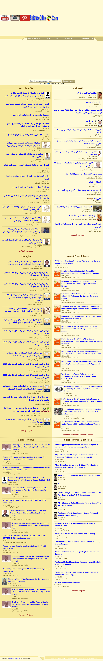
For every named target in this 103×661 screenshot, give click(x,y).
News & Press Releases (78, 256)
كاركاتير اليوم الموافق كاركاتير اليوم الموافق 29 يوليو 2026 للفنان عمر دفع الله (26, 332)
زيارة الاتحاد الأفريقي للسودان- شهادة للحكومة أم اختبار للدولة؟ (27, 177)
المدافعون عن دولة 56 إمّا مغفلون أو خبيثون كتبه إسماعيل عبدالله (25, 155)
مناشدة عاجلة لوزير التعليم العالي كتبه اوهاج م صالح (28, 135)
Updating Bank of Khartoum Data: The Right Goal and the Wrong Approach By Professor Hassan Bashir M (31, 447)
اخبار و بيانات (26, 256)
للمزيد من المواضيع (78, 235)
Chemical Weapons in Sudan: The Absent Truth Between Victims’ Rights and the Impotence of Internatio (28, 513)
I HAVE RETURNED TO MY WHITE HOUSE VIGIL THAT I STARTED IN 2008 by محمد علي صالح (24, 537)
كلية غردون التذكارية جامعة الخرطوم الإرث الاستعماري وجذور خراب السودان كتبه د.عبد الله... (24, 94)
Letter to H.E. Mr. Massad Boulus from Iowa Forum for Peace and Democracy (81, 317)
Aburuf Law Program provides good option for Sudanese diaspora (77, 553)
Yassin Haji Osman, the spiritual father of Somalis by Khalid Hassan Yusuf (26, 570)
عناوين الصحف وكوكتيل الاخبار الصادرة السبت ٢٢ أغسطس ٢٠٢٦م (73, 164)
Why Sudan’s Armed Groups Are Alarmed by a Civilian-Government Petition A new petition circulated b (76, 456)
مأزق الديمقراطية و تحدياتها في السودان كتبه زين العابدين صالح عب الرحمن (26, 197)
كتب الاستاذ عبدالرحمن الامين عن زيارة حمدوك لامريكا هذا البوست (78, 225)
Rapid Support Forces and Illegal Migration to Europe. (79, 475)
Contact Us (60, 658)
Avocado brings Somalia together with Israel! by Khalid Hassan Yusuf (24, 547)
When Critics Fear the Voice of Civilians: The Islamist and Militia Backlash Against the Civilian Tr (77, 466)
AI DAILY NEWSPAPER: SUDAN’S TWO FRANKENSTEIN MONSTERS (24, 501)
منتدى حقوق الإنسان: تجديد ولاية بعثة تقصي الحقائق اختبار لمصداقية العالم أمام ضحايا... (25, 262)
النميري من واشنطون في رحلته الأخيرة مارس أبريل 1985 (78, 190)
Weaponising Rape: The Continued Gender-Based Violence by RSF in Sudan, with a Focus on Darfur (83, 388)
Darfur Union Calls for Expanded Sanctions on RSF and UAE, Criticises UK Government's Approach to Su (81, 364)
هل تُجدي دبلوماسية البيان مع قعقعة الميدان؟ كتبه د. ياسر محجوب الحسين (21, 208)
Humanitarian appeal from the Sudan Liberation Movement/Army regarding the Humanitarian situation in (82, 411)
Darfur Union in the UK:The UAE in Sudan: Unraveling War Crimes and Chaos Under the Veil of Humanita (81, 341)
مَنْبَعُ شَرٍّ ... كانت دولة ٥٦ (87, 93)
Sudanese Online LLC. (15, 658)
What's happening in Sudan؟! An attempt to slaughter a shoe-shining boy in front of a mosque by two (76, 446)
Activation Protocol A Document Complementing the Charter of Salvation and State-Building (26, 468)
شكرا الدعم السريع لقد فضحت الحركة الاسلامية (73, 207)
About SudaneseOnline (70, 658)
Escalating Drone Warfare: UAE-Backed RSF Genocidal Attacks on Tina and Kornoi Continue (80, 272)
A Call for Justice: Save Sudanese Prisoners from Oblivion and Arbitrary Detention (77, 262)
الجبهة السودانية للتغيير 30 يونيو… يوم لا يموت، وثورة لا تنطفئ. (24, 420)
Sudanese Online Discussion (78, 440)
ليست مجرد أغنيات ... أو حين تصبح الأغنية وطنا (84, 174)
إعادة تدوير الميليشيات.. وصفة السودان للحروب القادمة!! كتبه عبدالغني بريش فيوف (22, 219)
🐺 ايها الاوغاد (91, 121)
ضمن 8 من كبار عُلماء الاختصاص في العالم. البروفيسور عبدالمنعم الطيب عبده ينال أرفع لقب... (22, 310)
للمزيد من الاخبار (26, 430)
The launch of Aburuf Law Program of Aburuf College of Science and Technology (76, 573)
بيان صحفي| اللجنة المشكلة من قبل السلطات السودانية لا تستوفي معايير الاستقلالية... (25, 354)
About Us (53, 658)
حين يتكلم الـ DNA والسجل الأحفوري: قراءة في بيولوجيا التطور (79, 131)
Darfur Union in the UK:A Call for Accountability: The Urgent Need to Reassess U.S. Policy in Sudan (81, 352)
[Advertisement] (80, 17)
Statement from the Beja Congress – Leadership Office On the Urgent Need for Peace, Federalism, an (81, 307)
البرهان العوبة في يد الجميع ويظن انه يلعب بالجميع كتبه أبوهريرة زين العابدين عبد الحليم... (27, 105)
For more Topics (78, 591)
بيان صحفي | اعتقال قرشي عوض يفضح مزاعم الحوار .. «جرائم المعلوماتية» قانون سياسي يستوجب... (24, 297)
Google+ (80, 658)
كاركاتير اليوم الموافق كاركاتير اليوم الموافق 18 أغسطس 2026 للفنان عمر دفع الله (26, 285)
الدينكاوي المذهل (94, 182)
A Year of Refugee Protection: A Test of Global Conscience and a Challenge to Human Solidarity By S (29, 479)
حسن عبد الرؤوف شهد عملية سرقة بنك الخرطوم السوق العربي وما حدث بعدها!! (79, 142)
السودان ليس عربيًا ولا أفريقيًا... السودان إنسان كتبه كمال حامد (26, 166)
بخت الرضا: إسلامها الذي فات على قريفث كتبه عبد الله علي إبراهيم (22, 241)
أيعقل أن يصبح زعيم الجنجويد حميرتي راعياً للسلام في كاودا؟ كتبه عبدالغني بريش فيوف (23, 144)
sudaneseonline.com (56, 84)
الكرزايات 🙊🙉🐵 (94, 199)
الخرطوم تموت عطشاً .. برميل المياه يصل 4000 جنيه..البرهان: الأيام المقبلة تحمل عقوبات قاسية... (78, 111)
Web (44, 84)
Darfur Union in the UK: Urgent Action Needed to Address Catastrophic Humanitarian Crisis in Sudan (81, 400)
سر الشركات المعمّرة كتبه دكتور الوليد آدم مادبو (30, 187)
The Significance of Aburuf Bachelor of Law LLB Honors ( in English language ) (78, 543)
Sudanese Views (26, 440)
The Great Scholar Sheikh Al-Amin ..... (68, 583)
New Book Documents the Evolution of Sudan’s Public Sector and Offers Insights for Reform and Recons (80, 283)
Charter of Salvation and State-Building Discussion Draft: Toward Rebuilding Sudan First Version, (25, 458)
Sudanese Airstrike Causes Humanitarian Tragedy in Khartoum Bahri (75, 524)
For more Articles (26, 615)
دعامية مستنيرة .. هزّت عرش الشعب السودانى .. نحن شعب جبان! (76, 153)
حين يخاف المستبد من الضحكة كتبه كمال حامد (31, 115)
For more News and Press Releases (78, 435)
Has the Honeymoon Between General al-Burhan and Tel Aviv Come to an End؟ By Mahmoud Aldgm (79, 494)
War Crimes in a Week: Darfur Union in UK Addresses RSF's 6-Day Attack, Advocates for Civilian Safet (78, 376)
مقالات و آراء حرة (26, 88)
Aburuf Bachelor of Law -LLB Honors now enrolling (75, 534)
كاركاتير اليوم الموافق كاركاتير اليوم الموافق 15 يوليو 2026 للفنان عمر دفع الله (26, 376)
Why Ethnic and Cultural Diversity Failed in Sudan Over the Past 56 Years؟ (79, 504)
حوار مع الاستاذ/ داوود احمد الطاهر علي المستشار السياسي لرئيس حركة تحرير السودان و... (26, 398)
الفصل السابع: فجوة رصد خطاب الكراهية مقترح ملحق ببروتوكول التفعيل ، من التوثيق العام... (28, 124)
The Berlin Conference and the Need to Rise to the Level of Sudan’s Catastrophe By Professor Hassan (30, 604)
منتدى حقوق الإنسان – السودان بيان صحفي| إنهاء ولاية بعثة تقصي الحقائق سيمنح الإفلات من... (23, 321)
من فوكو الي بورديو (93, 102)
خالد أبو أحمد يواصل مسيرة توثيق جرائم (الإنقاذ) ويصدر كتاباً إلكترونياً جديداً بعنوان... (21, 409)
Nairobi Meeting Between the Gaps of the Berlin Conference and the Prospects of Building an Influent (30, 558)
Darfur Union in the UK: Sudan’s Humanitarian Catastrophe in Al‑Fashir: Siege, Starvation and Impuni (79, 329)
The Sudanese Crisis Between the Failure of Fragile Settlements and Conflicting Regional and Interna (31, 591)
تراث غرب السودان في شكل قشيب (82, 215)
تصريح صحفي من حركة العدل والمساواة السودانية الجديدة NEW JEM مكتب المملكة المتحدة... (23, 387)
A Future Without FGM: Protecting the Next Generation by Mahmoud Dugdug (29, 580)
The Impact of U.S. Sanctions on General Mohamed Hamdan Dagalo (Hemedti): (78, 514)
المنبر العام (78, 88)
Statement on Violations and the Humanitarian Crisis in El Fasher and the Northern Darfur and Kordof (79, 296)
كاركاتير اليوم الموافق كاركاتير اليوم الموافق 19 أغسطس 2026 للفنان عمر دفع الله (26, 273)
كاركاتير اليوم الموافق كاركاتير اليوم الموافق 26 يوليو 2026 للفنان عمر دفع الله (26, 343)
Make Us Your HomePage (90, 658)
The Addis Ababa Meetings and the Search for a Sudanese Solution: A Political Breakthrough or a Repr (31, 525)
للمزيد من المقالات (26, 251)
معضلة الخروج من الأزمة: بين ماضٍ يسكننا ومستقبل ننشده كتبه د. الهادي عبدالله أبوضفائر (21, 230)
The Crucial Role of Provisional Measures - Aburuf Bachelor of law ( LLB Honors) (78, 563)
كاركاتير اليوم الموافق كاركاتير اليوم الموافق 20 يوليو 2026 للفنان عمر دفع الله (26, 365)
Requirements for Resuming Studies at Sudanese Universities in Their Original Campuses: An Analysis (31, 490)
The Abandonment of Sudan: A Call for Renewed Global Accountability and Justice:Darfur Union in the (80, 424)
